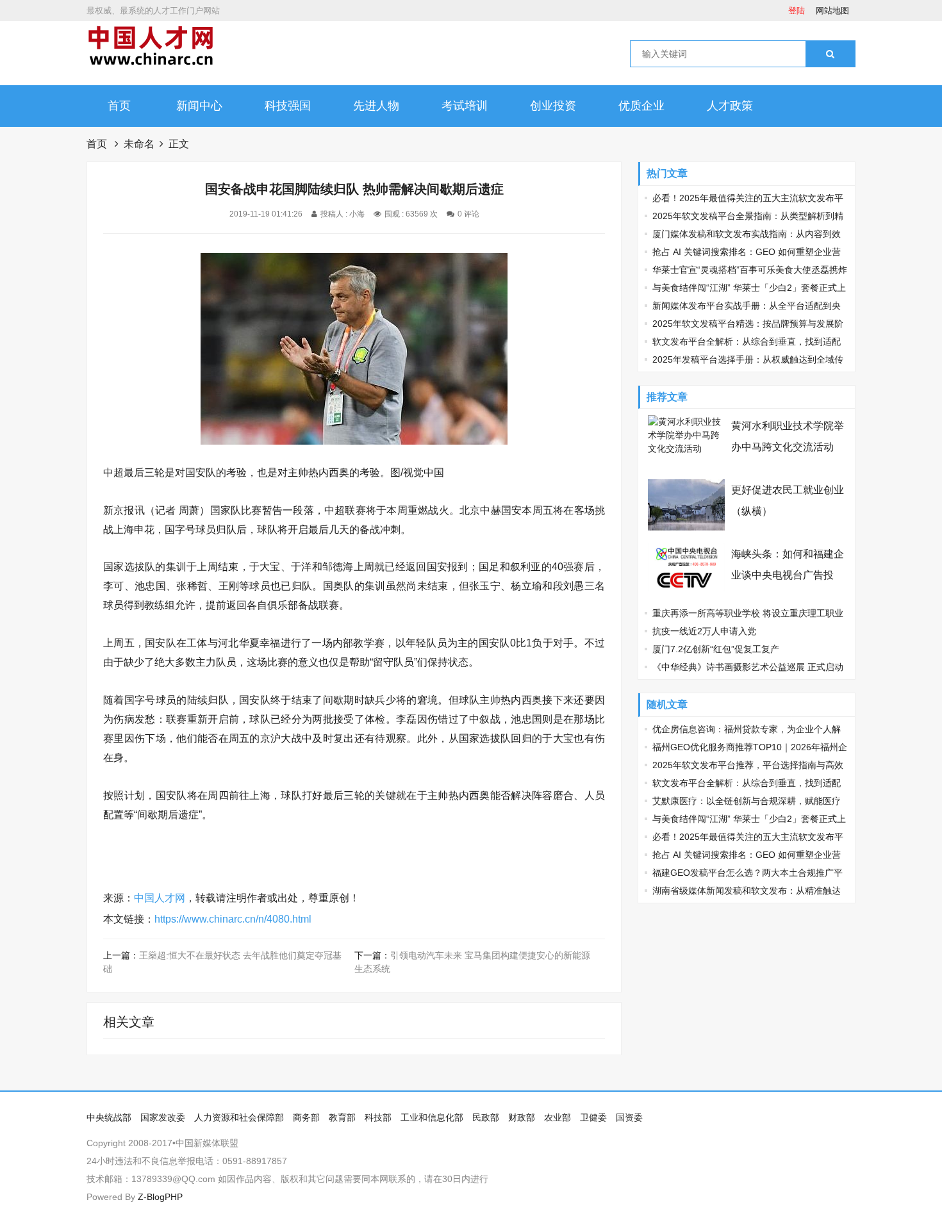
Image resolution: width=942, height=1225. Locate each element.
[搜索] (830, 54)
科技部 (378, 1117)
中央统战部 (109, 1117)
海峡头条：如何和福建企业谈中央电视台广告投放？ (787, 575)
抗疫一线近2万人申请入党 (704, 631)
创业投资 (553, 105)
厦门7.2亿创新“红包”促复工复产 (715, 649)
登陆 (796, 10)
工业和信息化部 (432, 1117)
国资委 (629, 1117)
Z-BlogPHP (160, 1197)
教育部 (342, 1117)
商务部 (306, 1117)
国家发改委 (162, 1117)
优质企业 (641, 105)
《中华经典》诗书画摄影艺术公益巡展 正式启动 (747, 667)
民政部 (485, 1117)
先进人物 (376, 105)
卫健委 (593, 1117)
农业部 (557, 1117)
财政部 (521, 1117)
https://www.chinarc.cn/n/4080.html (232, 919)
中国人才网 (159, 897)
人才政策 (730, 105)
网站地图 (832, 10)
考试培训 (465, 105)
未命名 (139, 143)
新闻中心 (199, 105)
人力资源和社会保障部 (239, 1117)
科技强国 (288, 105)
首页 (119, 105)
